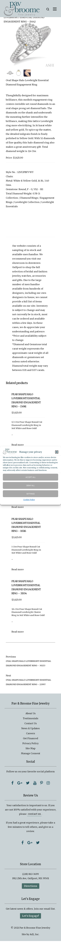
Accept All (31, 477)
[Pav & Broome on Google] (19, 783)
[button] (56, 452)
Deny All (30, 485)
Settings (30, 493)
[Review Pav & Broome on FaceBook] (23, 842)
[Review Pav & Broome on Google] (30, 842)
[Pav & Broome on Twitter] (27, 783)
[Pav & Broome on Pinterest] (41, 783)
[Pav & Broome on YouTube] (34, 783)
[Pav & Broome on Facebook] (12, 783)
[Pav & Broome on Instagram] (48, 783)
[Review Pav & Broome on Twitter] (37, 842)
